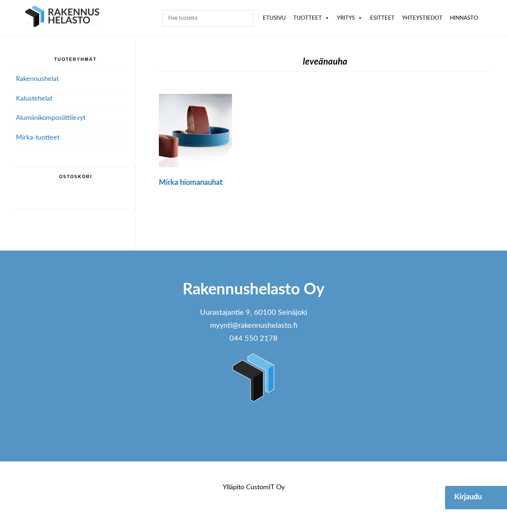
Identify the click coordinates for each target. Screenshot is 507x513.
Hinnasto (464, 18)
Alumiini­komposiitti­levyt (50, 118)
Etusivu (274, 18)
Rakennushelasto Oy (62, 18)
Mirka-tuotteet (37, 137)
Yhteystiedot (422, 18)
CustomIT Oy (265, 487)
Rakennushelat (37, 79)
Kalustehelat (34, 98)
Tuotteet (307, 18)
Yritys (346, 18)
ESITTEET (382, 18)
